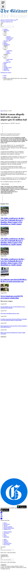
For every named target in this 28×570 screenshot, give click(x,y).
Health (4, 63)
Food (7, 60)
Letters (7, 52)
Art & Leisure (9, 59)
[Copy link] (4, 126)
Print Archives (6, 524)
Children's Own (7, 529)
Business (5, 43)
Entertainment (6, 44)
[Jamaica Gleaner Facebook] (1, 513)
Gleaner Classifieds (7, 526)
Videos (5, 539)
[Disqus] (14, 420)
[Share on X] (4, 131)
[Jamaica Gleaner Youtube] (1, 519)
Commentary (9, 50)
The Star (5, 525)
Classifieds (5, 68)
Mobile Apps (6, 70)
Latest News (6, 30)
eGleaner (5, 29)
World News (9, 39)
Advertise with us (7, 543)
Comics (5, 66)
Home (5, 75)
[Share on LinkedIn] (4, 129)
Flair (4, 534)
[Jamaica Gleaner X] (1, 515)
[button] (3, 20)
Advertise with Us (7, 67)
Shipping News (9, 37)
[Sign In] (2, 23)
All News (8, 36)
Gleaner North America (8, 528)
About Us (5, 540)
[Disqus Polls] (14, 383)
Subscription (6, 537)
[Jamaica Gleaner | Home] (14, 14)
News (4, 77)
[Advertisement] (14, 95)
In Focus (8, 53)
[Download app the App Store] (5, 511)
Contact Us (6, 542)
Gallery (5, 535)
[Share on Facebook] (4, 128)
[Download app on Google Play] (22, 508)
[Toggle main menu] (3, 5)
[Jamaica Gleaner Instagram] (1, 517)
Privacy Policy (6, 544)
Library (5, 522)
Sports (4, 42)
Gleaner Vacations (7, 531)
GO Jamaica (6, 533)
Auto (4, 64)
